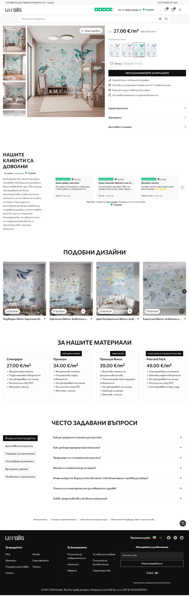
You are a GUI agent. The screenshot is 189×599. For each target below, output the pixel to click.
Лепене (9, 572)
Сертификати (40, 560)
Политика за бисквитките (101, 562)
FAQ (7, 554)
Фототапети (40, 519)
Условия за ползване (104, 554)
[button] (100, 71)
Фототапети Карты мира (94, 519)
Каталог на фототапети (64, 519)
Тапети (36, 566)
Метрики (10, 560)
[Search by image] (160, 18)
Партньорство (102, 570)
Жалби (36, 554)
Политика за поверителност (76, 556)
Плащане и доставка (17, 566)
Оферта (72, 570)
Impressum (73, 564)
